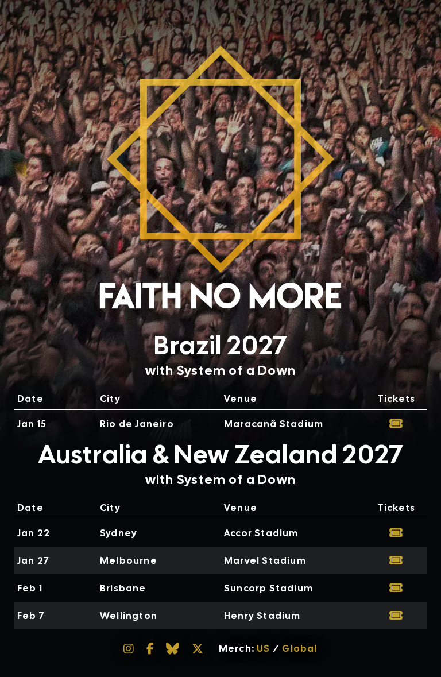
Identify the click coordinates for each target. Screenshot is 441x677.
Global (299, 649)
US (263, 649)
